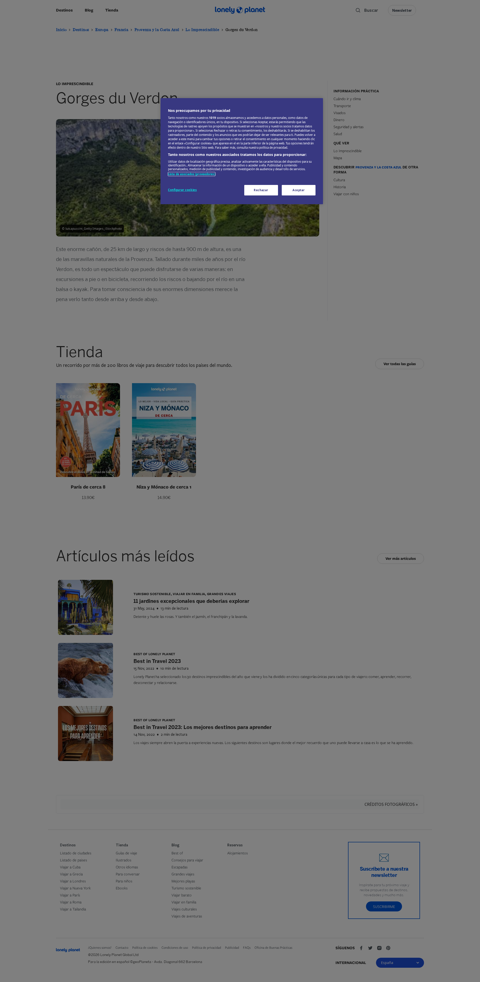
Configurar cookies (182, 190)
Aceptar (298, 190)
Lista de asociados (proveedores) (191, 174)
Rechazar (261, 190)
